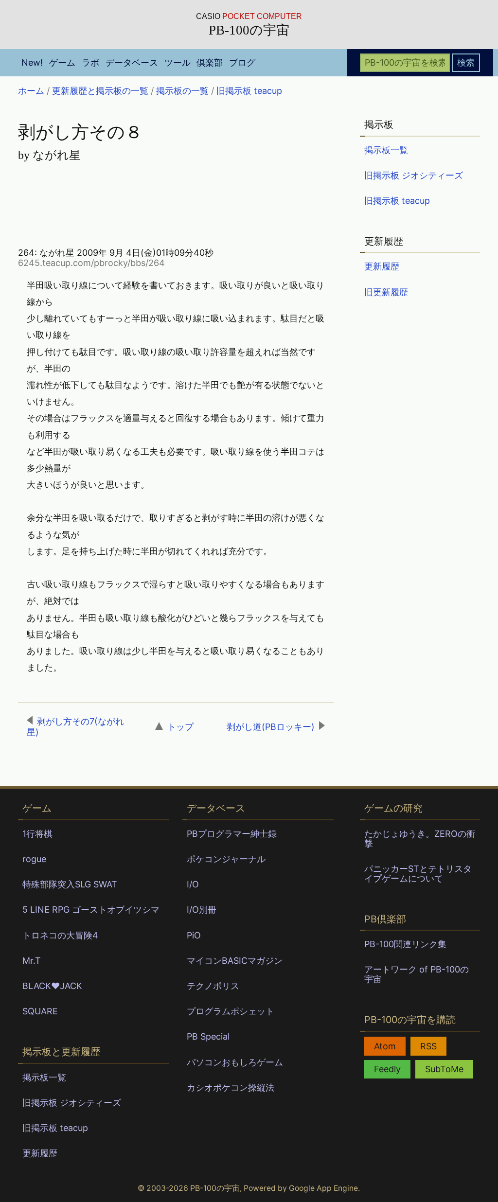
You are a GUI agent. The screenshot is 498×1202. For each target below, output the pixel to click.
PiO (194, 935)
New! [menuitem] (32, 62)
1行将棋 (37, 834)
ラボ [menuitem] (90, 62)
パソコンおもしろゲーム (235, 1062)
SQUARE (40, 1011)
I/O (193, 884)
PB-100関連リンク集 (405, 944)
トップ (180, 727)
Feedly (387, 1069)
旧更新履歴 (386, 292)
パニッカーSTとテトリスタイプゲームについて (418, 874)
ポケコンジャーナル (226, 859)
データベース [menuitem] (132, 62)
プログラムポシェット (230, 1011)
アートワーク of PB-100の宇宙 (416, 974)
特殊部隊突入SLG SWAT (69, 884)
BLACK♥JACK (52, 986)
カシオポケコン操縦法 (230, 1087)
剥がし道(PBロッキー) (271, 727)
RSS (428, 1046)
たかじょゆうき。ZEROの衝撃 (419, 838)
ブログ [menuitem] (242, 62)
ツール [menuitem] (177, 62)
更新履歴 (381, 266)
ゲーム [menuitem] (62, 62)
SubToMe (444, 1069)
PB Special (208, 1036)
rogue (34, 859)
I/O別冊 (201, 909)
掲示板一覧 (386, 150)
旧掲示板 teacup (397, 200)
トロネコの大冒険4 (60, 935)
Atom (385, 1046)
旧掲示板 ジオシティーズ (413, 175)
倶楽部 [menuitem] (209, 62)
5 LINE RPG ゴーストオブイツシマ (91, 909)
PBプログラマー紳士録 (232, 834)
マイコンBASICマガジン (235, 960)
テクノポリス (213, 986)
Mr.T (31, 960)
